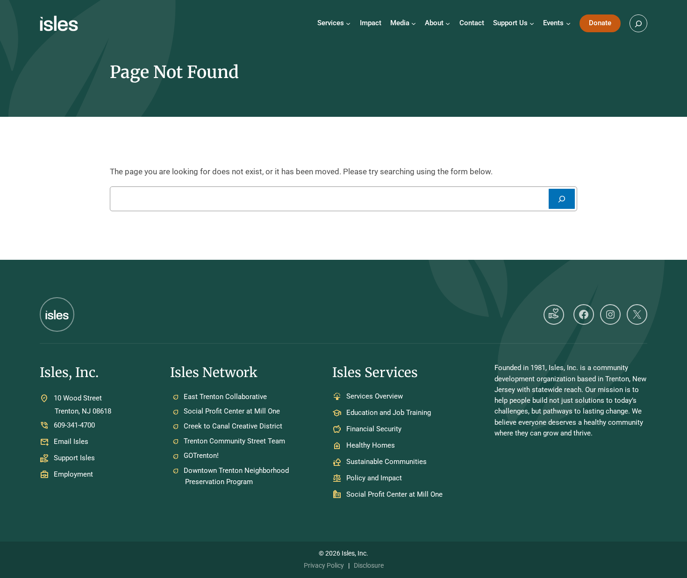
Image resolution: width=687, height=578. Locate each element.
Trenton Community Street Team (234, 441)
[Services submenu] (348, 23)
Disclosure (369, 565)
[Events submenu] (568, 23)
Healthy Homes (370, 446)
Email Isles (71, 441)
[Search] (562, 199)
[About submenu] (447, 23)
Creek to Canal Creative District (233, 426)
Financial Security (373, 429)
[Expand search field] (638, 23)
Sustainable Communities (386, 462)
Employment (73, 474)
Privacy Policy (324, 565)
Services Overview (374, 396)
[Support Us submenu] (532, 23)
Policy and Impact (374, 478)
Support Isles (74, 458)
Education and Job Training (388, 413)
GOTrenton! (201, 455)
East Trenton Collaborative (225, 396)
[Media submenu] (413, 23)
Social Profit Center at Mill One (232, 411)
